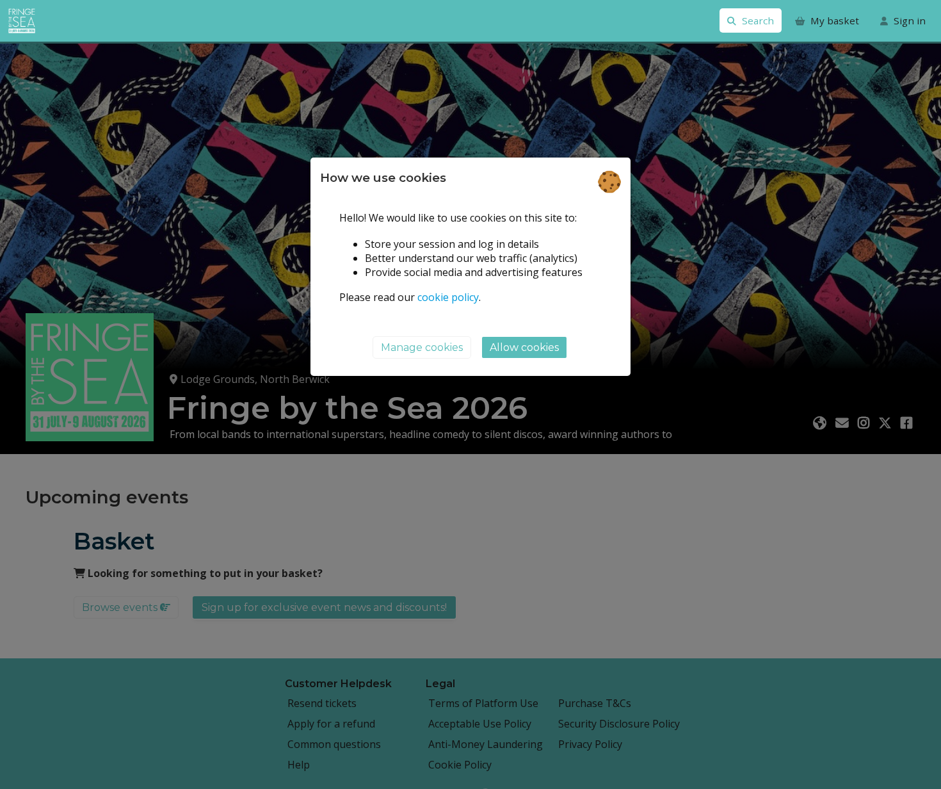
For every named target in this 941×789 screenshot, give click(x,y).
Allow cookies (524, 348)
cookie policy (448, 297)
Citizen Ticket (64, 20)
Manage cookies (422, 348)
